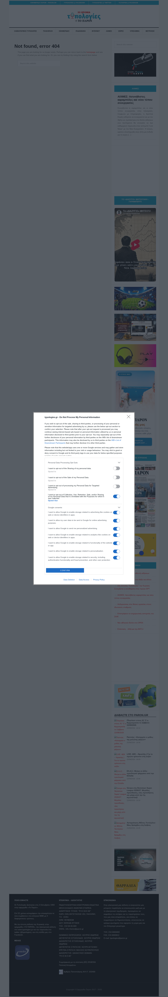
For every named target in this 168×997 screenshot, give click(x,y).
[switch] (116, 468)
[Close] (129, 417)
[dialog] (84, 498)
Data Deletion (69, 580)
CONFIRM (65, 570)
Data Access (84, 580)
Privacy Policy (99, 580)
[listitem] (84, 462)
